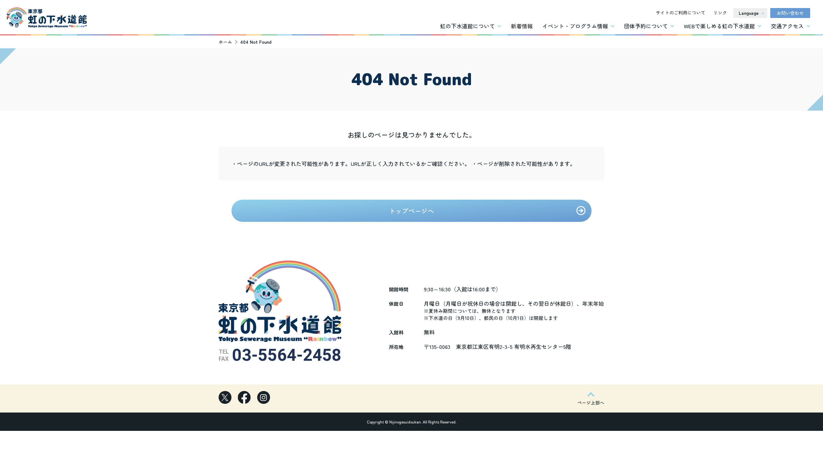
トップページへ (411, 210)
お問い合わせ (790, 13)
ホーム (225, 42)
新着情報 (522, 26)
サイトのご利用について (680, 12)
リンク (720, 12)
